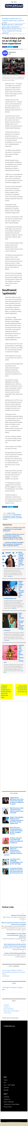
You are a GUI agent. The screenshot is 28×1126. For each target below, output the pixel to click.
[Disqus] (14, 724)
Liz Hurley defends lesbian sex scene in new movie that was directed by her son (16, 870)
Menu (15, 2)
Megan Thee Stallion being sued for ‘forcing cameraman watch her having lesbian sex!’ (12, 31)
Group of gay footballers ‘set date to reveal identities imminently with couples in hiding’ (14, 972)
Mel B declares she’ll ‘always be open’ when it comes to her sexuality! (21, 559)
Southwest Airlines (14, 77)
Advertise (6, 1005)
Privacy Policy (7, 1013)
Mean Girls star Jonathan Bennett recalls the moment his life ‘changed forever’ (16, 831)
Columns (6, 1087)
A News (9, 513)
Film (5, 1082)
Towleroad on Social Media (11, 1011)
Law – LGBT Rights (9, 1085)
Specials (6, 1090)
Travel (13, 513)
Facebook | (13, 987)
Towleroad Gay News (14, 6)
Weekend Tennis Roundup (18, 915)
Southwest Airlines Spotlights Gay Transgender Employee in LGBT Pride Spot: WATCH (13, 544)
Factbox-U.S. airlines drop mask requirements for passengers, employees (14, 529)
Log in (19, 1122)
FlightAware (6, 516)
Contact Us (7, 1007)
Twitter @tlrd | (6, 987)
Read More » (10, 576)
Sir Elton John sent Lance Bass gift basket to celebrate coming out (16, 840)
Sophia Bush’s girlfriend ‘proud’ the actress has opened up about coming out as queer (13, 20)
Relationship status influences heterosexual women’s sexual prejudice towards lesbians (13, 851)
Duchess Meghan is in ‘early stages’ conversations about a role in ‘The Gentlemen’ (16, 935)
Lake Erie (12, 516)
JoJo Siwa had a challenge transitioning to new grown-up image (16, 861)
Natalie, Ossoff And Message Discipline (15, 953)
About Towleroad (8, 1009)
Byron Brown (17, 514)
